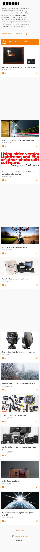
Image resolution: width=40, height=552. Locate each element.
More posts (20, 530)
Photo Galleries (6, 34)
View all (4, 43)
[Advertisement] (20, 98)
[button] (37, 73)
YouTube (19, 34)
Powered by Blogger (21, 536)
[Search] (33, 3)
